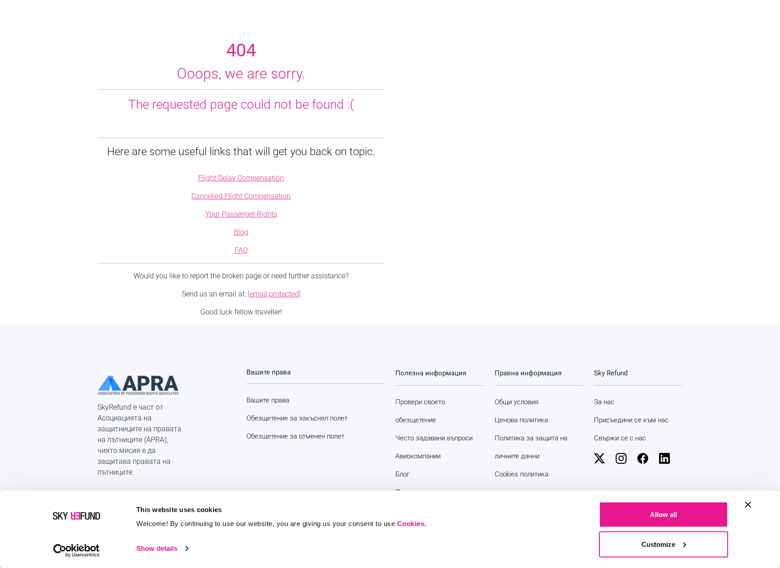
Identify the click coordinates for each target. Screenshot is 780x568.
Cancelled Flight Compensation (241, 196)
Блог (402, 474)
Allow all (663, 514)
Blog (241, 232)
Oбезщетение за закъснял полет (297, 418)
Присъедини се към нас (631, 420)
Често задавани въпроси (434, 438)
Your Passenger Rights (241, 214)
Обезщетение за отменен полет (295, 436)
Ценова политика (521, 420)
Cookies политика (521, 474)
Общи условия (517, 402)
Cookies (411, 523)
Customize (658, 544)
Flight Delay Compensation (241, 178)
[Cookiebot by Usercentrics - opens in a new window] (76, 550)
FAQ (241, 250)
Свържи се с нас (620, 438)
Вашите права (267, 400)
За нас (604, 402)
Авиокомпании (418, 456)
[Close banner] (748, 505)
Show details (156, 548)
